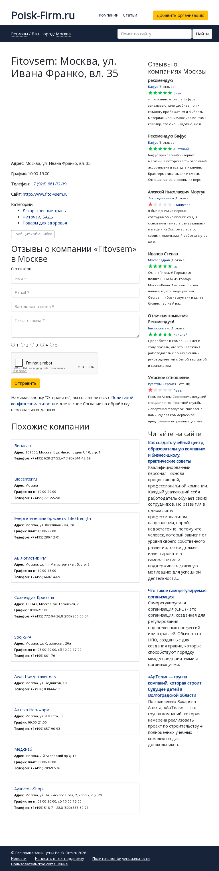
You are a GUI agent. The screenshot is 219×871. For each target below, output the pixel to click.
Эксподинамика (161, 198)
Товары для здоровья (45, 223)
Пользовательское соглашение (39, 863)
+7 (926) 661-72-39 (48, 184)
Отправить (25, 383)
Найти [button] (202, 34)
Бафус (153, 86)
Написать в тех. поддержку (59, 858)
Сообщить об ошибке (32, 234)
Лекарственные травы (44, 210)
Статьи (130, 15)
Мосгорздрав (159, 260)
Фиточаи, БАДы (38, 217)
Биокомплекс (159, 328)
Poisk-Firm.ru (43, 15)
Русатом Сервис (161, 384)
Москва (63, 34)
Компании (109, 15)
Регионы (19, 34)
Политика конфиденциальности (121, 858)
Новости (19, 858)
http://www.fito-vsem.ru (45, 194)
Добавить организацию (180, 15)
